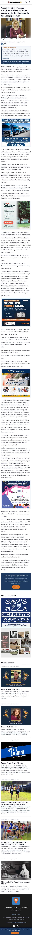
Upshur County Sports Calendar (12, 763)
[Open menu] (2, 2)
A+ (5, 44)
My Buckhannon (5, 666)
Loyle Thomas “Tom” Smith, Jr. (12, 689)
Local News (8, 907)
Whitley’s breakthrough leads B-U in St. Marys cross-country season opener (14, 803)
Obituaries (24, 907)
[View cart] (26, 2)
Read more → (5, 58)
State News (16, 910)
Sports (16, 907)
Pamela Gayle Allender (9, 727)
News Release (4, 859)
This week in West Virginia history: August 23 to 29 (15, 883)
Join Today (15, 933)
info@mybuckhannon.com (19, 922)
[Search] (29, 2)
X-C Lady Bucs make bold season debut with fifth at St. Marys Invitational (14, 843)
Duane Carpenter (5, 740)
